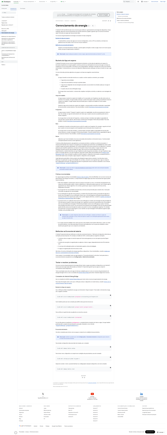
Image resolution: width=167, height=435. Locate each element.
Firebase (47, 426)
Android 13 (95, 416)
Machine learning (47, 410)
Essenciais (16, 1)
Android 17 (95, 408)
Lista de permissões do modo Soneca (83, 167)
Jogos (45, 408)
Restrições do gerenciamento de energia (98, 107)
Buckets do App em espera (63, 38)
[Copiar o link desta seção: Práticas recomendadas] (71, 174)
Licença (27, 431)
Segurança (21, 412)
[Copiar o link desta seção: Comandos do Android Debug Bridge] (79, 276)
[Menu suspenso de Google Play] (57, 1)
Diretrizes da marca (34, 431)
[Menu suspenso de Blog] (66, 1)
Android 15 (95, 412)
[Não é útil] (110, 21)
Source (20, 414)
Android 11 (95, 420)
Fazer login (162, 1)
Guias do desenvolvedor (123, 410)
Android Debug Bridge (84, 272)
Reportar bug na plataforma (148, 408)
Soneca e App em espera (83, 177)
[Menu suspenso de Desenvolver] (47, 1)
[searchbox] (9, 13)
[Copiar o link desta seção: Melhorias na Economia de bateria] (82, 231)
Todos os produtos (68, 426)
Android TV (70, 416)
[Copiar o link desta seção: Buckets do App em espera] (77, 60)
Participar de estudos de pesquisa (149, 414)
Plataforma (5, 5)
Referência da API (121, 412)
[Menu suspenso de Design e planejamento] (36, 1)
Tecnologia (22, 8)
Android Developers (59, 20)
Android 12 (95, 418)
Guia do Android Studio (122, 408)
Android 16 (95, 410)
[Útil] (108, 21)
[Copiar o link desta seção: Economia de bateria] (68, 329)
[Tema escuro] (110, 295)
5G (44, 418)
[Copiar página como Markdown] (93, 26)
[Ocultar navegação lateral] (15, 432)
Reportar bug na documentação (149, 410)
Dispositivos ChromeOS (73, 412)
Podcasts (21, 420)
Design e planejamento (29, 1)
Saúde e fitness (47, 412)
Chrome (41, 426)
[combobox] (129, 1)
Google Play (53, 1)
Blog (63, 1)
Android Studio (154, 1)
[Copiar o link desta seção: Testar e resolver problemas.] (78, 262)
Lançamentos (13, 8)
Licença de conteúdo (92, 382)
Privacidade (46, 416)
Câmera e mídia (47, 414)
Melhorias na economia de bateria (64, 45)
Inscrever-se (150, 432)
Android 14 (95, 414)
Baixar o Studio (121, 414)
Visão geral (4, 8)
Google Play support (146, 412)
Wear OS (70, 410)
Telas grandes (71, 408)
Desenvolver (42, 1)
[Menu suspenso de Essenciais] (20, 1)
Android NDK (120, 416)
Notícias (20, 416)
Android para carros (72, 414)
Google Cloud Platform (57, 426)
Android (21, 408)
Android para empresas (24, 410)
